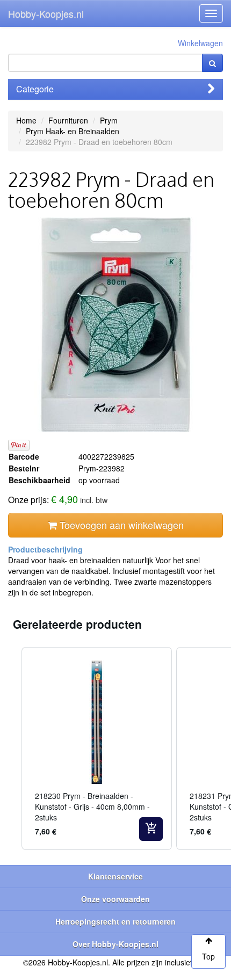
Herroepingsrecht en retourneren (115, 921)
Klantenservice (115, 876)
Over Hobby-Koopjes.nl (115, 944)
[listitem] (96, 748)
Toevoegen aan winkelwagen (120, 525)
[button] (10, 748)
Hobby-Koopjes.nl (46, 13)
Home (26, 120)
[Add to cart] (151, 829)
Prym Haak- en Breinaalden (72, 131)
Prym (109, 120)
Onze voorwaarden (115, 898)
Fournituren (68, 120)
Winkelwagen (200, 43)
